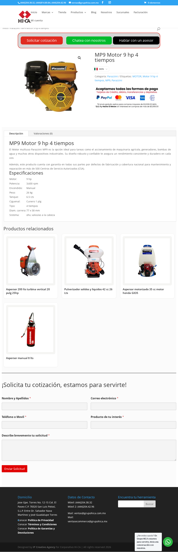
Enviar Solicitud (14, 469)
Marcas (46, 12)
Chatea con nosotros (89, 40)
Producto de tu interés (107, 417)
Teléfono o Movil (14, 417)
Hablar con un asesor (136, 40)
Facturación (141, 12)
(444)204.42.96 (86, 506)
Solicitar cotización (42, 40)
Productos (77, 12)
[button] (79, 58)
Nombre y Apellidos (16, 398)
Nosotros (106, 12)
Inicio (34, 12)
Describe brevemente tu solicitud (26, 435)
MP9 (107, 80)
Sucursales (122, 12)
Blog (93, 12)
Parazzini (14, 28)
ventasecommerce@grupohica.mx (87, 521)
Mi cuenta (37, 20)
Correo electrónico (104, 398)
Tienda (62, 12)
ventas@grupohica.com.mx (90, 513)
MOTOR (136, 76)
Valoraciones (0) (43, 133)
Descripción (16, 133)
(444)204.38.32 (83, 502)
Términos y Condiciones (42, 524)
